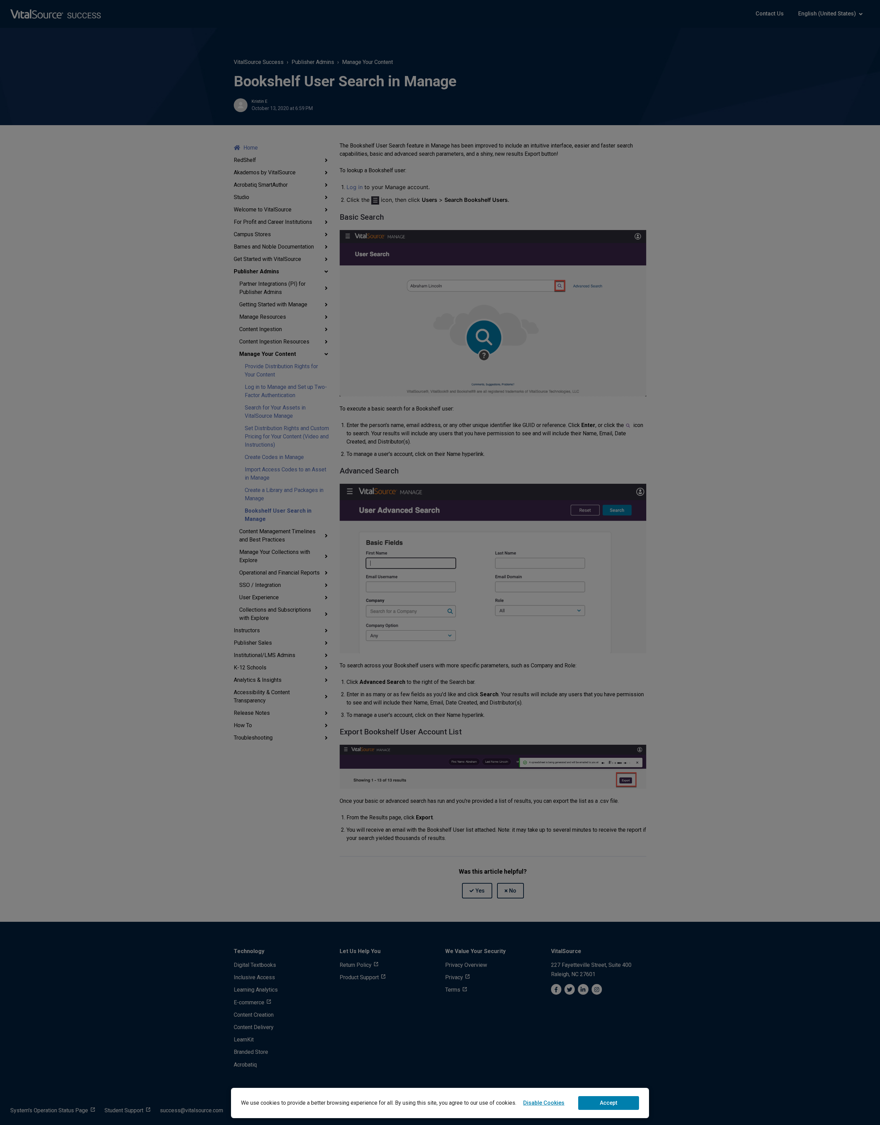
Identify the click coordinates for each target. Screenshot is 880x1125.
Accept (608, 1103)
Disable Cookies (543, 1103)
